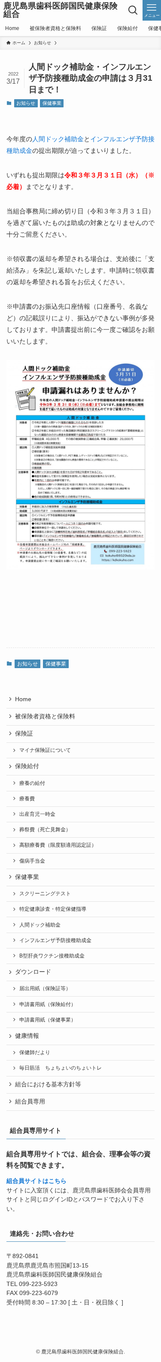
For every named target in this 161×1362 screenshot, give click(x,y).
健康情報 (27, 1036)
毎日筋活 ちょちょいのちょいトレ (60, 1068)
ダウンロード (33, 972)
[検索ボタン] (133, 10)
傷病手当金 (32, 861)
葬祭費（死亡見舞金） (45, 830)
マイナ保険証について (45, 750)
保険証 (24, 733)
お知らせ (25, 103)
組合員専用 (30, 1101)
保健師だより (34, 1052)
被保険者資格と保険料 (45, 716)
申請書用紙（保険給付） (47, 1004)
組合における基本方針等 (48, 1084)
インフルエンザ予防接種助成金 (55, 940)
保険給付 (27, 766)
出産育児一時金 (37, 814)
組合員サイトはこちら (36, 1181)
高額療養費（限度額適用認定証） (58, 845)
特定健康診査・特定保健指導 (52, 909)
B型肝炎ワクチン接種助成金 (52, 956)
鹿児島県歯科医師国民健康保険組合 (60, 10)
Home (23, 699)
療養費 (27, 799)
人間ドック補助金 (58, 139)
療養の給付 (32, 783)
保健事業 (52, 103)
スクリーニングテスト (45, 894)
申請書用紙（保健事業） (47, 1020)
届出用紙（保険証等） (45, 988)
